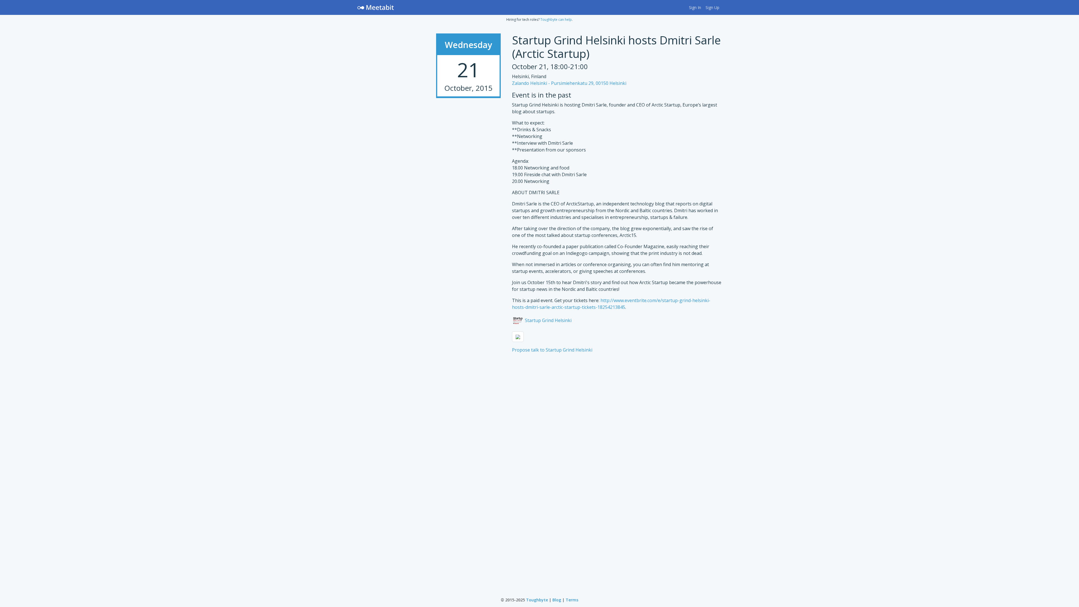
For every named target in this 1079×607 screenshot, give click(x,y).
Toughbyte (537, 600)
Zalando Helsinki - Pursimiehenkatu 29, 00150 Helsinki (569, 83)
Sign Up (712, 7)
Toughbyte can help (556, 19)
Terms (572, 600)
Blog (556, 600)
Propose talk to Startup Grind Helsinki (552, 350)
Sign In (695, 7)
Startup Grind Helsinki (548, 320)
